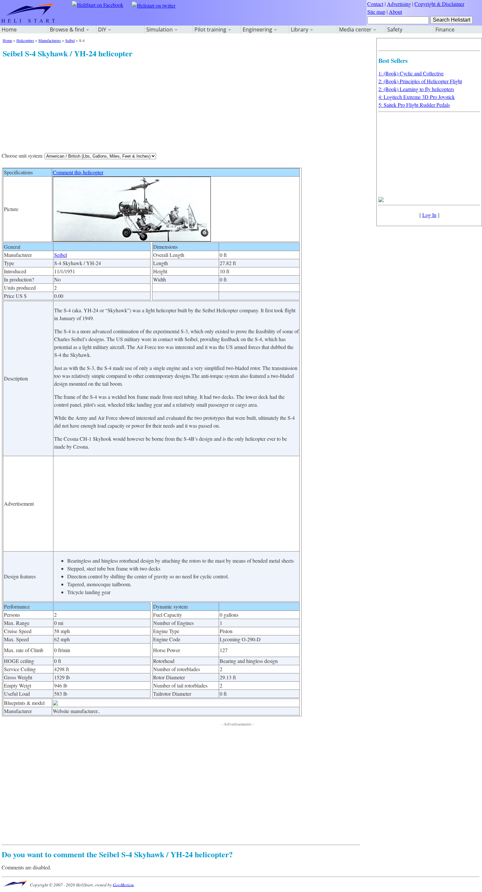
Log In (429, 214)
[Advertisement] (181, 105)
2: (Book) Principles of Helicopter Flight (420, 81)
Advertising (399, 3)
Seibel (70, 40)
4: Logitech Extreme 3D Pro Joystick (416, 96)
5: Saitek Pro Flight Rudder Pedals (414, 104)
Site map (376, 11)
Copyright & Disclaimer (439, 3)
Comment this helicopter (78, 172)
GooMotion (123, 884)
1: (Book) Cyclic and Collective (411, 73)
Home (9, 29)
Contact (375, 3)
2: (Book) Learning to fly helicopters (416, 89)
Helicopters (25, 40)
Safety (394, 29)
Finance (444, 29)
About (395, 11)
